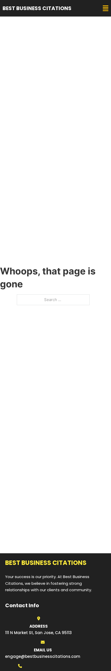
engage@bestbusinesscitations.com (42, 656)
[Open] (105, 8)
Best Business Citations (37, 8)
